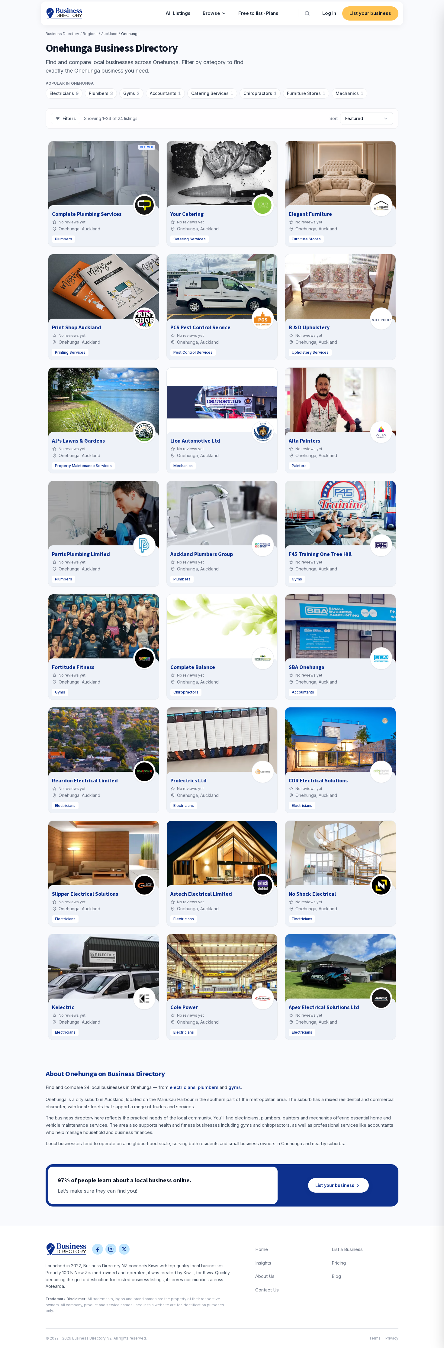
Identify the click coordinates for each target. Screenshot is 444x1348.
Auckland (109, 33)
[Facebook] (97, 1249)
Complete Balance (192, 667)
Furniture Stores (306, 93)
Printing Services (70, 352)
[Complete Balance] (263, 658)
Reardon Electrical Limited (85, 780)
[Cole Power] (263, 998)
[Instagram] (110, 1249)
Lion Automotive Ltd (195, 441)
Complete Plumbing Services (86, 214)
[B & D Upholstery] (381, 319)
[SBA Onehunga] (381, 658)
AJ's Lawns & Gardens (78, 441)
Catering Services (212, 93)
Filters (69, 118)
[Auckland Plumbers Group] (263, 545)
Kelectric (63, 1007)
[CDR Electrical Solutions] (381, 772)
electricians (182, 1087)
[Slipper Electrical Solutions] (144, 885)
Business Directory (62, 33)
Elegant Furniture (310, 214)
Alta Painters (304, 441)
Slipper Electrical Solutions (85, 894)
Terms (375, 1338)
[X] (124, 1249)
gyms (234, 1087)
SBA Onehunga (306, 667)
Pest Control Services (193, 352)
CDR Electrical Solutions (318, 780)
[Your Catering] (263, 205)
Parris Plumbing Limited (81, 554)
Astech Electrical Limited (201, 894)
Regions (90, 33)
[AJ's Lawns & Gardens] (144, 432)
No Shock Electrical (312, 894)
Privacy (391, 1338)
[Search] (307, 13)
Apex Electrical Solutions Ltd (324, 1007)
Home (261, 1249)
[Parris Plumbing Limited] (144, 545)
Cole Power (184, 1007)
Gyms (131, 93)
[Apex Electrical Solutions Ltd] (381, 998)
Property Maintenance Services (83, 465)
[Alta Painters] (381, 432)
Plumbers (101, 93)
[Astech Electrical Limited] (263, 885)
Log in (329, 13)
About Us (265, 1276)
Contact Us (267, 1290)
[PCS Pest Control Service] (263, 319)
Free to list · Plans (258, 13)
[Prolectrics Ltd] (263, 772)
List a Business (347, 1249)
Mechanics (349, 93)
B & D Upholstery (309, 327)
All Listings (178, 13)
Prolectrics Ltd (188, 780)
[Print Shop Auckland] (144, 319)
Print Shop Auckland (76, 327)
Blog (336, 1276)
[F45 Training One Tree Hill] (381, 545)
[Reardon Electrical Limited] (144, 772)
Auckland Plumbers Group (201, 554)
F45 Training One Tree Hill (320, 554)
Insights (263, 1263)
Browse (211, 13)
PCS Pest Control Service (200, 327)
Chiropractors (260, 93)
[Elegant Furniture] (381, 205)
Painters (299, 465)
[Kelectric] (144, 998)
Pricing (339, 1263)
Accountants (165, 93)
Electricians (64, 93)
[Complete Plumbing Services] (144, 205)
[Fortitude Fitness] (144, 658)
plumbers (208, 1087)
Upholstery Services (310, 352)
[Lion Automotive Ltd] (263, 432)
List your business (370, 13)
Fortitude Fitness (73, 667)
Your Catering (187, 214)
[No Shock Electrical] (381, 885)
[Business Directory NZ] (66, 1249)
